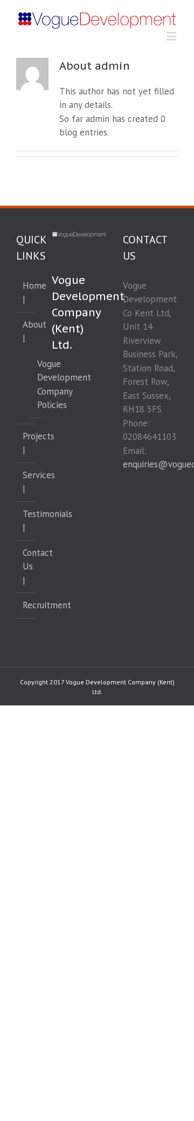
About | (26, 331)
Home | (26, 292)
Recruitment (26, 605)
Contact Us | (26, 566)
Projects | (26, 443)
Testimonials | (26, 521)
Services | (26, 482)
